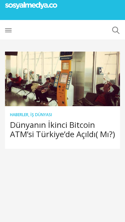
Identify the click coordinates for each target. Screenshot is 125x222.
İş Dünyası (41, 114)
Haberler (19, 114)
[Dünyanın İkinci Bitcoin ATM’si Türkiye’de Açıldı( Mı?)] (62, 79)
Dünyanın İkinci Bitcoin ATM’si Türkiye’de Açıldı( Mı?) (62, 129)
